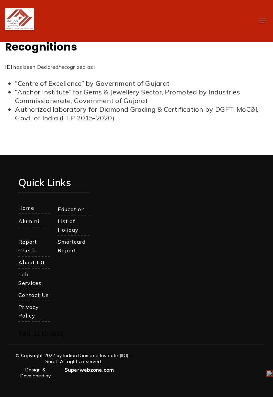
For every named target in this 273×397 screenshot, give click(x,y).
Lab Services (30, 278)
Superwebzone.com (89, 370)
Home (26, 207)
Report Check (27, 246)
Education (71, 209)
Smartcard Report (72, 246)
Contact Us (33, 295)
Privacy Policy (28, 311)
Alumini (28, 221)
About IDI (31, 262)
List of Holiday (68, 225)
